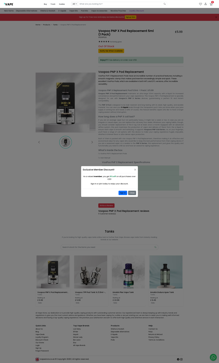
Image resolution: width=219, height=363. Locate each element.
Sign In (123, 193)
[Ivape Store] (9, 4)
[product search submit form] (164, 4)
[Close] (135, 169)
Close (132, 193)
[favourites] (200, 4)
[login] (205, 4)
